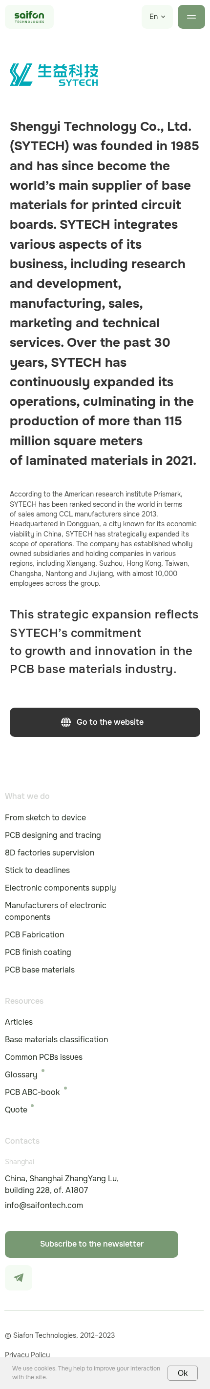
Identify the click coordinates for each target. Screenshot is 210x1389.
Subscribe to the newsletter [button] (92, 1244)
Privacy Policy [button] (27, 1354)
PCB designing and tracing (53, 835)
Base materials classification (56, 1039)
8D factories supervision (49, 853)
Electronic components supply (60, 888)
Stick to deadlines (37, 870)
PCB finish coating (38, 952)
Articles (19, 1022)
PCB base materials (40, 970)
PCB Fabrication (34, 935)
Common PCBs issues (44, 1057)
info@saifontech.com (44, 1205)
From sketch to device (45, 818)
